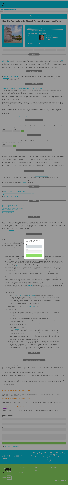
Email (27, 249)
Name (27, 244)
